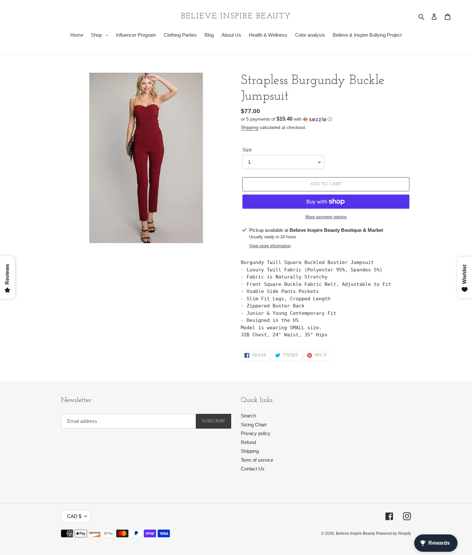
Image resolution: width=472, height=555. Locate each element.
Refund (248, 442)
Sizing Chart (254, 424)
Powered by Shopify (393, 533)
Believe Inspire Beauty (236, 16)
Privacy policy (255, 433)
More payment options (326, 216)
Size (247, 149)
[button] (286, 119)
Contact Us (253, 468)
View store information (270, 245)
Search (248, 415)
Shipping (249, 127)
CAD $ (74, 516)
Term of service (257, 460)
